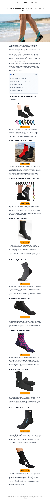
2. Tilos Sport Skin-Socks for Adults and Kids (18, 90)
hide (36, 74)
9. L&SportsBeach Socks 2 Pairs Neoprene (17, 79)
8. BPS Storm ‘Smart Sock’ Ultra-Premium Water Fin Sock (20, 81)
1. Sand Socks (12, 91)
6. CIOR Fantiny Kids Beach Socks (16, 84)
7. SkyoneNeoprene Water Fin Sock (16, 82)
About (32, 2)
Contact (36, 2)
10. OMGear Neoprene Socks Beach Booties (18, 78)
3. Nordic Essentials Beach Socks (16, 88)
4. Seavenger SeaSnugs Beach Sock (16, 87)
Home (18, 2)
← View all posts (25, 487)
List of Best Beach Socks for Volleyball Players (18, 76)
